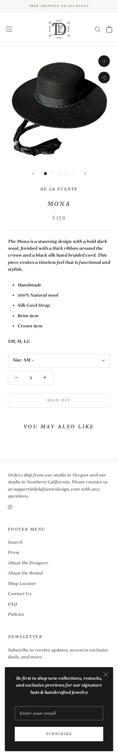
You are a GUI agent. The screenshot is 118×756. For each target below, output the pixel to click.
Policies (16, 614)
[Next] (85, 173)
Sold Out (59, 400)
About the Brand (25, 573)
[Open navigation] (9, 29)
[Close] (105, 674)
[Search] (98, 29)
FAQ (12, 604)
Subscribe (59, 734)
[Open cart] (109, 29)
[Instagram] (10, 507)
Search (15, 542)
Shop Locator (22, 583)
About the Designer (28, 563)
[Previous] (33, 173)
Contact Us (19, 593)
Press (13, 552)
